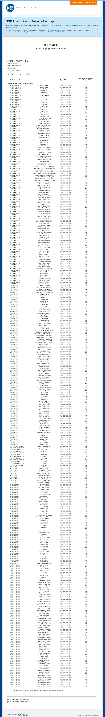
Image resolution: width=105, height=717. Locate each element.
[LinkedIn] (24, 715)
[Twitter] (19, 715)
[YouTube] (27, 715)
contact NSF (68, 25)
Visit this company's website (14, 70)
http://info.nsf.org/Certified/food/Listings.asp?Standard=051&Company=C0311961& (41, 32)
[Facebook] (21, 715)
